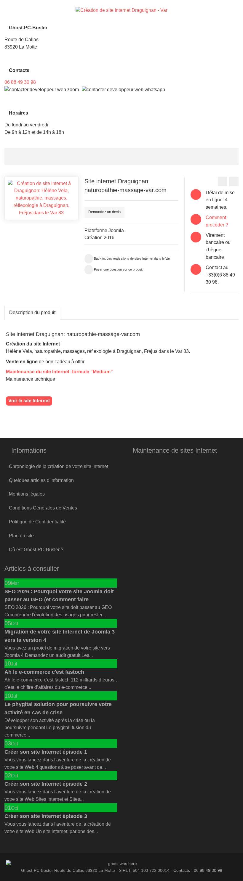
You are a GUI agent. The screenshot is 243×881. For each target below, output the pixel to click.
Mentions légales (27, 493)
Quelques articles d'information (41, 480)
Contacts (181, 870)
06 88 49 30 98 (20, 82)
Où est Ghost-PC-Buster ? (36, 549)
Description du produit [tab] (32, 312)
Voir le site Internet (29, 400)
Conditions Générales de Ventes (43, 507)
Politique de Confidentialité (37, 521)
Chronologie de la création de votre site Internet (58, 466)
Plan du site (21, 535)
